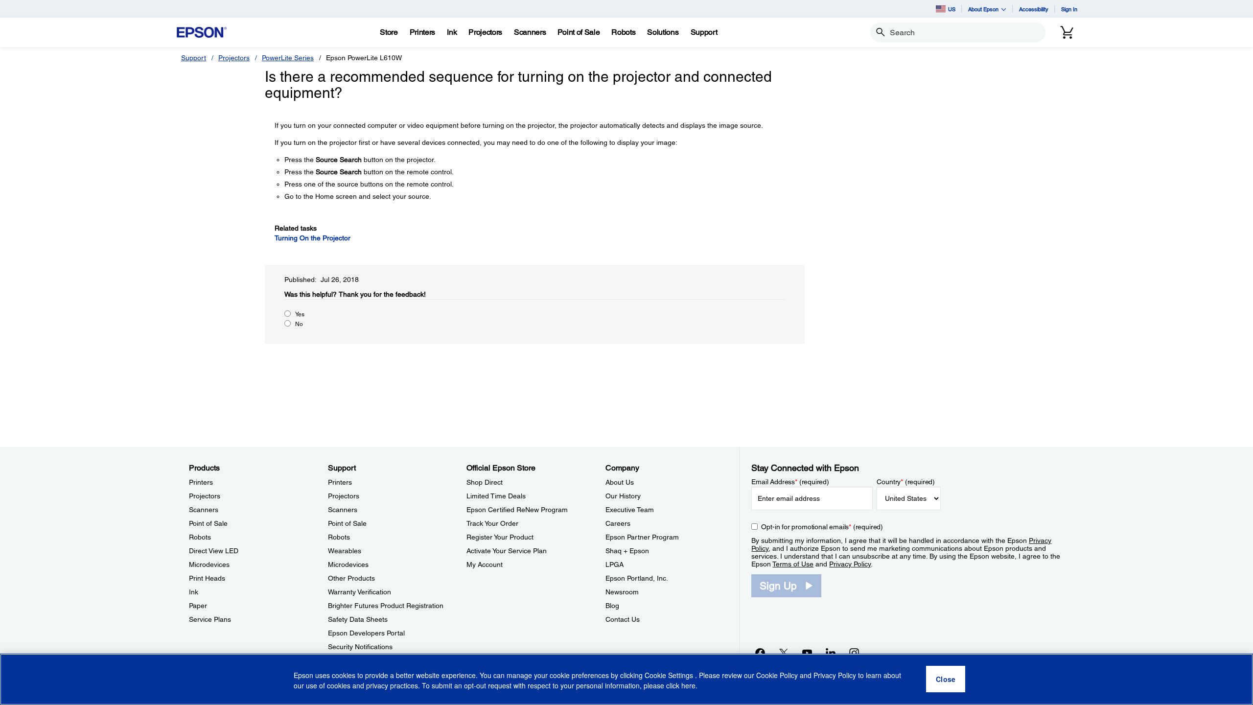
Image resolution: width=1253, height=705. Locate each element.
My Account (484, 564)
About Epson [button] (983, 9)
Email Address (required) (790, 482)
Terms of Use (792, 564)
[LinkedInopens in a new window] (830, 652)
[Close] (945, 679)
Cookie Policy (777, 676)
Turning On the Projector (312, 238)
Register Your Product (500, 537)
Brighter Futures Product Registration (385, 606)
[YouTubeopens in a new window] (807, 652)
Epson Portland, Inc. (636, 578)
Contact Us (622, 619)
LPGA (614, 564)
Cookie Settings (670, 676)
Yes (299, 314)
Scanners (203, 510)
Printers (201, 482)
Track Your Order (492, 523)
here (688, 686)
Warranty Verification (359, 592)
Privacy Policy (850, 564)
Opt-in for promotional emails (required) (822, 527)
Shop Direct (484, 482)
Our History (623, 496)
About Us (619, 482)
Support (193, 58)
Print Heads (207, 578)
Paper (198, 606)
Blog (612, 606)
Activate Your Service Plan (506, 551)
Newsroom (622, 592)
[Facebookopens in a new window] (760, 652)
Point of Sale (208, 523)
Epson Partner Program (642, 537)
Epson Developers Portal (366, 633)
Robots (200, 537)
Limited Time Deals (496, 496)
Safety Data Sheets (358, 619)
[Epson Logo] (201, 32)
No (299, 324)
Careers (617, 523)
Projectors (234, 58)
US (951, 9)
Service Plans (210, 619)
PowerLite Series (288, 58)
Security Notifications (360, 647)
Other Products (351, 578)
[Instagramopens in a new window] (854, 652)
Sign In (1069, 9)
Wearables (344, 551)
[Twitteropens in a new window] (783, 652)
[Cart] (1067, 32)
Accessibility (1033, 9)
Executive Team (629, 510)
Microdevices (209, 564)
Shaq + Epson (627, 551)
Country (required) (906, 482)
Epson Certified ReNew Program (517, 510)
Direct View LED (213, 551)
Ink (193, 592)
